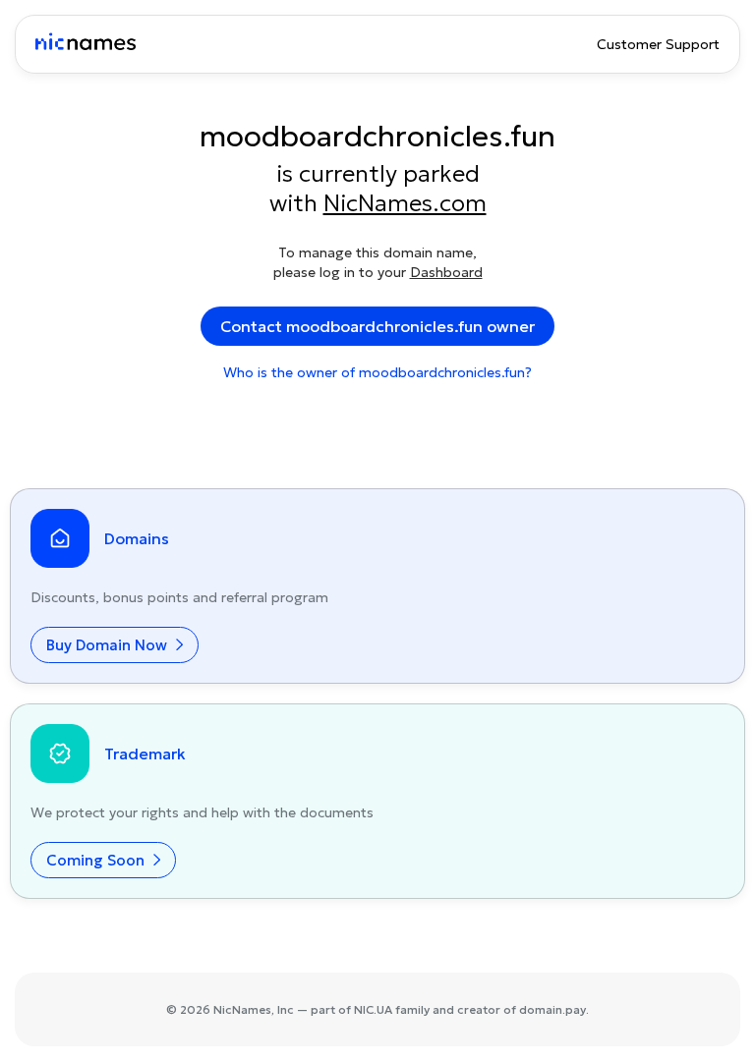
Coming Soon (97, 860)
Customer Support (658, 44)
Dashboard (446, 272)
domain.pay (552, 1009)
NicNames (242, 1009)
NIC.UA (373, 1009)
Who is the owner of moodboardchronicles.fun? (377, 372)
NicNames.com (405, 203)
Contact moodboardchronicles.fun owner (377, 326)
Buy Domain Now (108, 645)
